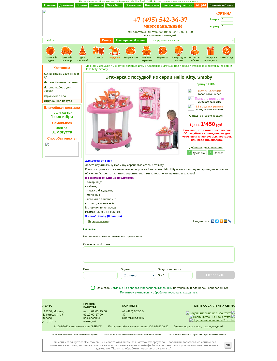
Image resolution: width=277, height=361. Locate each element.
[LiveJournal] (230, 221)
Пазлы (98, 48)
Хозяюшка (62, 68)
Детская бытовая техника (61, 82)
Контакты (152, 5)
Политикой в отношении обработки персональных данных (159, 292)
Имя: (86, 269)
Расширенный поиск (130, 40)
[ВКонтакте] (213, 221)
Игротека (162, 48)
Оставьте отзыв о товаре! (206, 115)
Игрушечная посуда (58, 100)
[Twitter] (217, 221)
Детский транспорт (66, 48)
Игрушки (114, 48)
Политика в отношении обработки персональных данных (133, 334)
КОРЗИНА (223, 13)
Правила (96, 5)
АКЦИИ (201, 5)
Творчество (130, 48)
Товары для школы (178, 48)
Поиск (106, 40)
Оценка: (126, 269)
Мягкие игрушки (146, 48)
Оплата (81, 5)
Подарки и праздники (210, 48)
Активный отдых (50, 48)
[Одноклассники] (221, 221)
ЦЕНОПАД (226, 48)
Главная (50, 5)
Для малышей (82, 48)
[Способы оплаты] (62, 155)
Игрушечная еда (55, 96)
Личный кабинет (221, 5)
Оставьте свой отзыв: (97, 244)
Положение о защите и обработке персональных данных (197, 334)
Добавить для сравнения (205, 147)
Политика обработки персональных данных (141, 348)
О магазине (134, 5)
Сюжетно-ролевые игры (128, 65)
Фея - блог (114, 5)
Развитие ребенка (194, 48)
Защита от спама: (170, 269)
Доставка (66, 5)
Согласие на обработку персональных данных (141, 287)
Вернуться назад (99, 221)
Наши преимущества (177, 5)
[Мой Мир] (225, 221)
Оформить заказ (221, 33)
